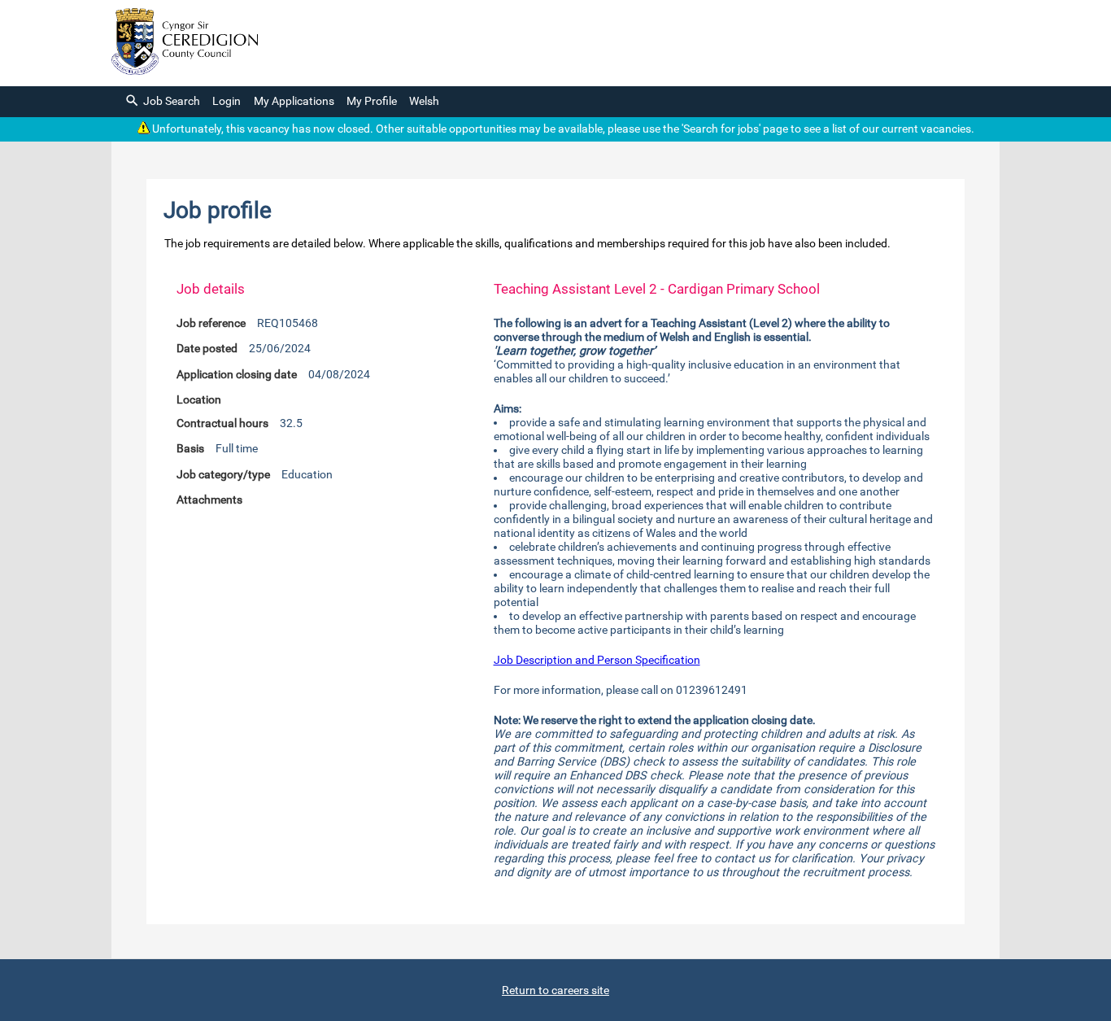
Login (226, 101)
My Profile (371, 101)
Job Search (171, 101)
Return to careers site (555, 990)
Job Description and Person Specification (597, 660)
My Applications (294, 101)
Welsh (424, 101)
